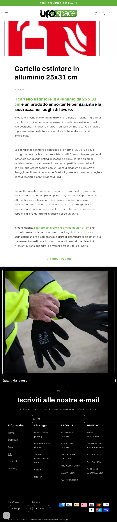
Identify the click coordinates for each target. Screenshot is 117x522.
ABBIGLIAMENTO (70, 466)
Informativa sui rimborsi (42, 446)
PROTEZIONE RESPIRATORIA (95, 446)
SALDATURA (68, 473)
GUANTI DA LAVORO (67, 446)
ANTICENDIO (94, 462)
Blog (10, 447)
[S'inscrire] (83, 419)
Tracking (13, 468)
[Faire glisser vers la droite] (65, 391)
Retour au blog (60, 258)
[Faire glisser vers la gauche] (51, 391)
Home (11, 433)
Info (10, 454)
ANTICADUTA (94, 455)
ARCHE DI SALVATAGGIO (95, 471)
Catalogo (13, 440)
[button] (6, 13)
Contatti (12, 461)
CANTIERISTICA (69, 480)
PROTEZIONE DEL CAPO (68, 457)
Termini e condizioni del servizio (41, 459)
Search (38, 477)
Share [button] (21, 90)
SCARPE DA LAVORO (67, 434)
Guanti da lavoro (14, 380)
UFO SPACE (21, 519)
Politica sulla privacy (41, 434)
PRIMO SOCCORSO (93, 434)
